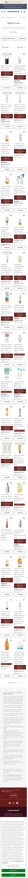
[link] (21, 11)
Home (2, 17)
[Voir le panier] (24, 11)
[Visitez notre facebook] (10, 803)
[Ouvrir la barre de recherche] (4, 11)
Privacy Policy (18, 861)
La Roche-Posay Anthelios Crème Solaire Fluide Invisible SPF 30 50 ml (6, 572)
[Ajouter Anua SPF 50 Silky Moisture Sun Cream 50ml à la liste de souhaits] (11, 54)
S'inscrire (13, 795)
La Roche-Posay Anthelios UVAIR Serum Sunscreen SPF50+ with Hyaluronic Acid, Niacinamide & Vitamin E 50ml (19, 657)
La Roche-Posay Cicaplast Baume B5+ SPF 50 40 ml (19, 145)
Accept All (13, 875)
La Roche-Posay (11, 775)
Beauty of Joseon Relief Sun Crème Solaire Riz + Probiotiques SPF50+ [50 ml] (6, 108)
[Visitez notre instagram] (17, 803)
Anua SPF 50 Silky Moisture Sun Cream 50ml (6, 68)
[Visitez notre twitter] (13, 803)
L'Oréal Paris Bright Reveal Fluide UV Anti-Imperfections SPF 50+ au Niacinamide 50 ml (20, 69)
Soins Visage (9, 17)
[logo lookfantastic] (13, 11)
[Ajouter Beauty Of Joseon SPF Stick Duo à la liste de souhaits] (11, 443)
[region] (13, 847)
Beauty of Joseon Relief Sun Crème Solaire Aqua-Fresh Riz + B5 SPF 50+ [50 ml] (20, 108)
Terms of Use (5, 862)
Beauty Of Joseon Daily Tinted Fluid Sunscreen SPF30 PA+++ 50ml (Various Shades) (6, 348)
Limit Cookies (13, 870)
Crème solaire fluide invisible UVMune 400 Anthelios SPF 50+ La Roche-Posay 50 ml (5, 149)
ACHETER (6, 88)
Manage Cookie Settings (13, 866)
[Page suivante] (18, 683)
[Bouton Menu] (1, 11)
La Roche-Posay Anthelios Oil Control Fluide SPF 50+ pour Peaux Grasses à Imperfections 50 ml (6, 192)
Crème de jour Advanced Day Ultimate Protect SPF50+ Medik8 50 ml (19, 348)
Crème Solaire (13, 23)
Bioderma (18, 775)
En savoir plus (13, 32)
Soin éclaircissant (9, 38)
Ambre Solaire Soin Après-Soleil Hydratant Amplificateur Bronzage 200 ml (7, 385)
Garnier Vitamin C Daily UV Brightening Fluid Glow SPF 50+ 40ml (19, 498)
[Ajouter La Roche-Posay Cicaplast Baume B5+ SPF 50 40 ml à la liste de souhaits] (24, 132)
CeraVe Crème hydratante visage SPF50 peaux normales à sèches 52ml (20, 190)
